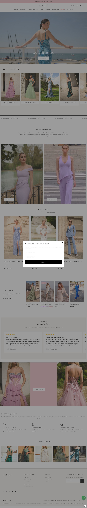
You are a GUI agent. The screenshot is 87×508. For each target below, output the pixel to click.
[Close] (62, 242)
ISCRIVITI (43, 262)
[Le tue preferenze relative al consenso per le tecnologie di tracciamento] (85, 506)
